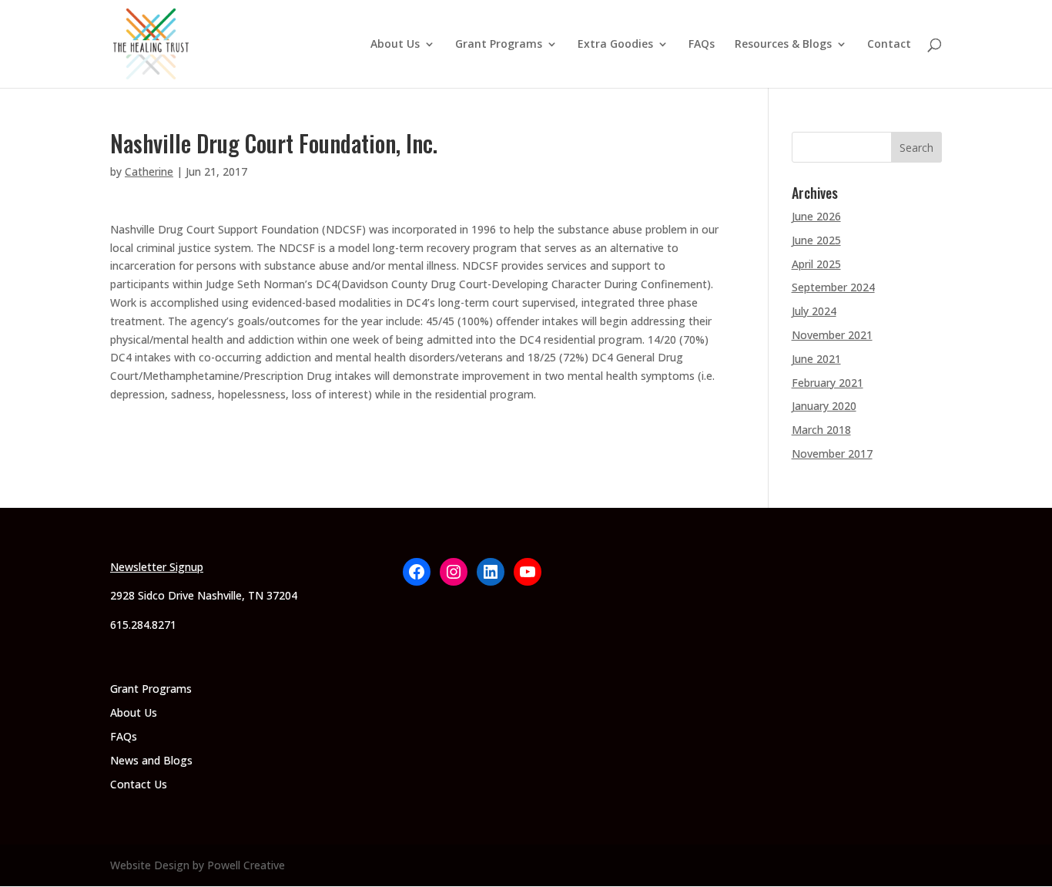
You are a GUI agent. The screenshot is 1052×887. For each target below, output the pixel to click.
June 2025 (816, 240)
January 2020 (824, 405)
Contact (889, 45)
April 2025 (816, 264)
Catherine (149, 171)
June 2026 (816, 216)
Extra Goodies (615, 45)
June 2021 (816, 358)
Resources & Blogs (783, 45)
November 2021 (832, 335)
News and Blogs (151, 760)
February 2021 (827, 382)
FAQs (701, 45)
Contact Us (138, 784)
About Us (395, 45)
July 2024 (814, 311)
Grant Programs (498, 45)
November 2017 (832, 453)
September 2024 (833, 287)
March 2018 (821, 429)
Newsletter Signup (156, 566)
